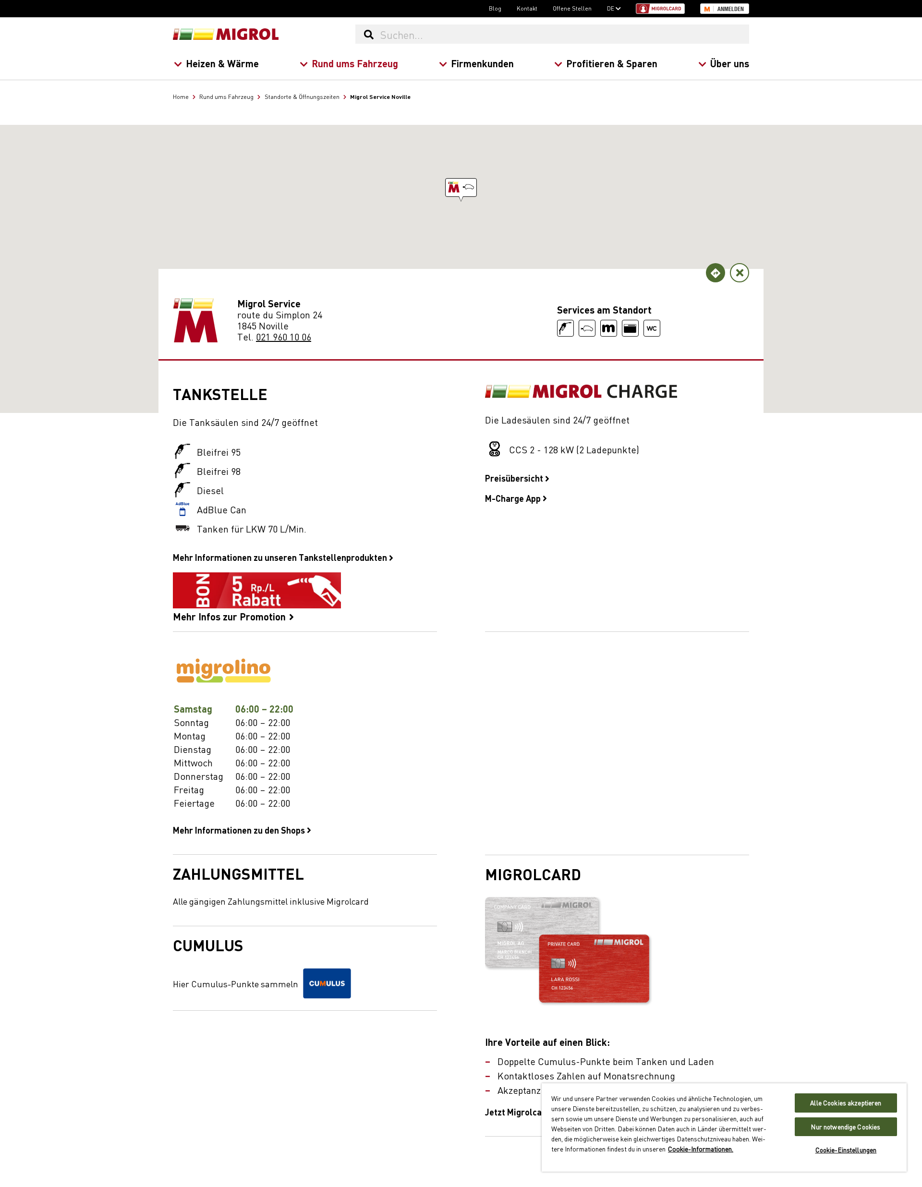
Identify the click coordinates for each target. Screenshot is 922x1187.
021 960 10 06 (283, 336)
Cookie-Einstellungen (846, 1149)
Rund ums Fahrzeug (355, 63)
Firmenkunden (482, 63)
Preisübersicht (515, 478)
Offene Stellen (572, 8)
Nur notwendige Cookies (845, 1126)
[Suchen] (368, 34)
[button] (461, 187)
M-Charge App (514, 498)
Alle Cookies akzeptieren (845, 1102)
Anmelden (730, 9)
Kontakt (527, 8)
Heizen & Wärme (222, 63)
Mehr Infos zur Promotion (230, 615)
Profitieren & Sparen (611, 63)
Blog (495, 8)
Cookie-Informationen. (700, 1148)
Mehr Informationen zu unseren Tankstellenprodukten (281, 557)
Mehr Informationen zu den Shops (240, 830)
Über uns (729, 63)
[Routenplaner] (715, 272)
